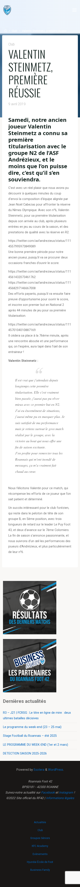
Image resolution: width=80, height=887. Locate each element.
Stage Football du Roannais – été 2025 (30, 736)
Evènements (40, 854)
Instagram (66, 792)
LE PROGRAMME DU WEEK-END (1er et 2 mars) (35, 745)
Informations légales (60, 798)
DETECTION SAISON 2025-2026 (25, 753)
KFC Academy (40, 846)
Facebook (48, 792)
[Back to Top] (40, 820)
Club (14, 31)
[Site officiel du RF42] (7, 10)
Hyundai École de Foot (40, 862)
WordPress (55, 770)
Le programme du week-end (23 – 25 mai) (32, 727)
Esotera (38, 770)
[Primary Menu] (74, 10)
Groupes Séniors (40, 838)
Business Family (40, 869)
